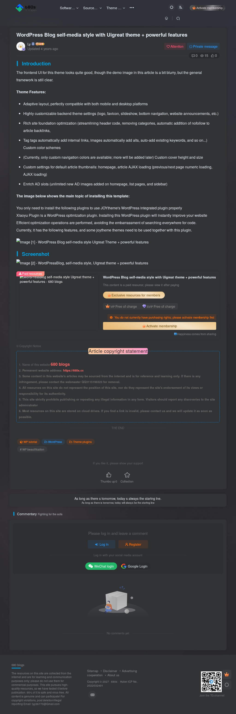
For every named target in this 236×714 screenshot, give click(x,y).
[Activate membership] (226, 674)
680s (114, 681)
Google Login (138, 566)
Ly (29, 44)
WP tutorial (30, 442)
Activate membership (209, 8)
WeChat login (104, 566)
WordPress (55, 442)
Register (135, 544)
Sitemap (92, 671)
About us (113, 675)
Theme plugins (82, 442)
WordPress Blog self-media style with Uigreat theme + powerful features (101, 34)
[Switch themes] (226, 685)
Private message (205, 46)
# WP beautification (32, 449)
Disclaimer (110, 671)
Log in (104, 544)
